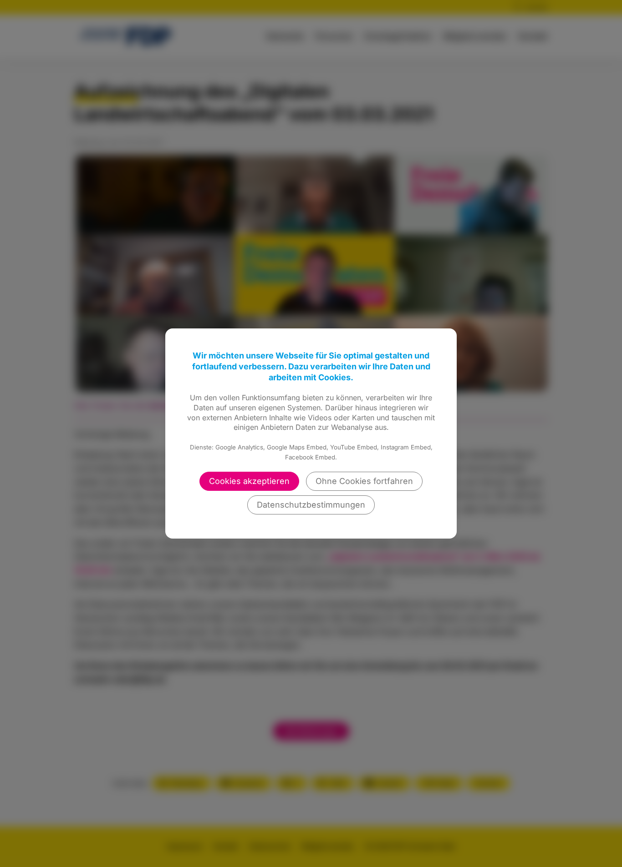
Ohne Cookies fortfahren (364, 481)
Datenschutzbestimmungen (311, 504)
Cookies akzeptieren (249, 481)
